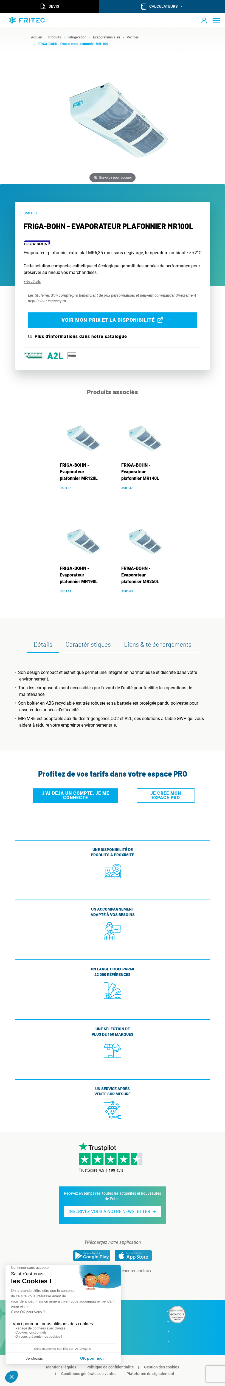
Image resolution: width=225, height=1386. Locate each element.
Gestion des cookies (161, 1367)
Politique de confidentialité (110, 1367)
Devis (54, 6)
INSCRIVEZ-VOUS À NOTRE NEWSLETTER (109, 1211)
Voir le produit (85, 496)
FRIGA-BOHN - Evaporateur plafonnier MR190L (79, 575)
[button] (204, 20)
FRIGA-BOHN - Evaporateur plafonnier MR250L (140, 575)
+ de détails (32, 282)
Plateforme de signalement (150, 1373)
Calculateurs (163, 6)
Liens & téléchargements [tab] (158, 644)
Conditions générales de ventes (88, 1373)
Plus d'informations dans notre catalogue (81, 336)
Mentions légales (61, 1367)
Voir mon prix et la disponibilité (108, 320)
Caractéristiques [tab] (88, 644)
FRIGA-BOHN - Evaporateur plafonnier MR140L (140, 472)
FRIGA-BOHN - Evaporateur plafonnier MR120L (79, 472)
